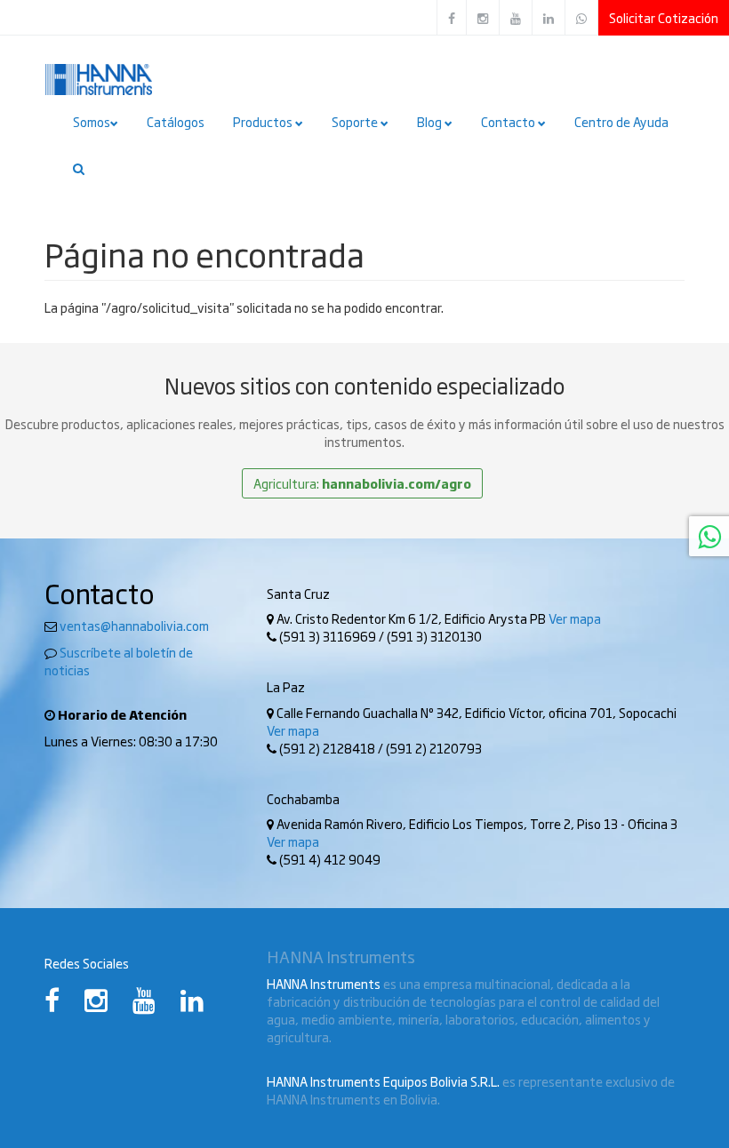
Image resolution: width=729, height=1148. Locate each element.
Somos (91, 122)
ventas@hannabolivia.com (134, 625)
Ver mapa (575, 618)
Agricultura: (362, 483)
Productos (264, 122)
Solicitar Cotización (663, 18)
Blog (431, 122)
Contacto (509, 122)
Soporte (356, 122)
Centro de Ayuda (621, 122)
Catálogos (175, 122)
